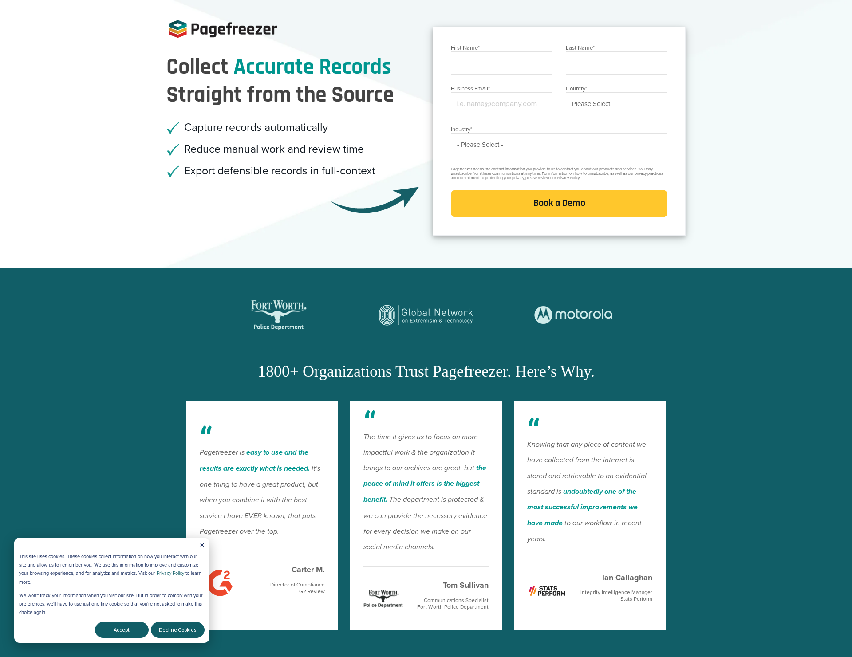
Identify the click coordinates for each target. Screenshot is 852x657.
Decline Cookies (178, 630)
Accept (122, 630)
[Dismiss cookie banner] (202, 545)
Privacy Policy (170, 573)
